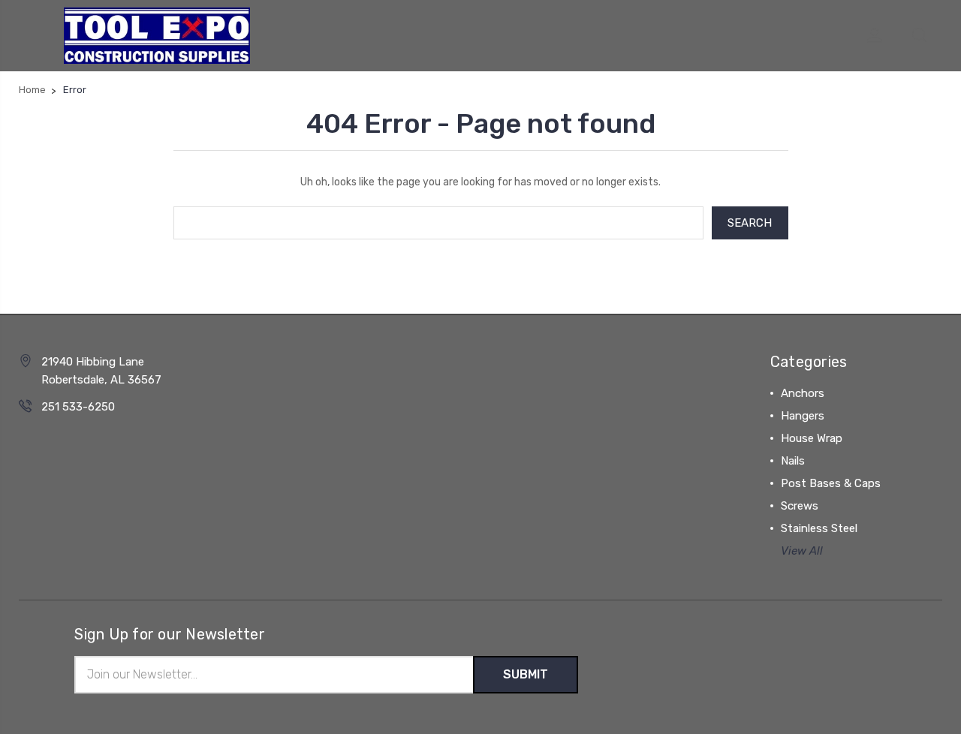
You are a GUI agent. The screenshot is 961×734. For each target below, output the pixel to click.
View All (802, 551)
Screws (799, 506)
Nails (793, 461)
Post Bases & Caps (831, 483)
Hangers (802, 416)
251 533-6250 (78, 407)
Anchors (802, 393)
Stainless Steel (819, 528)
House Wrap (811, 438)
